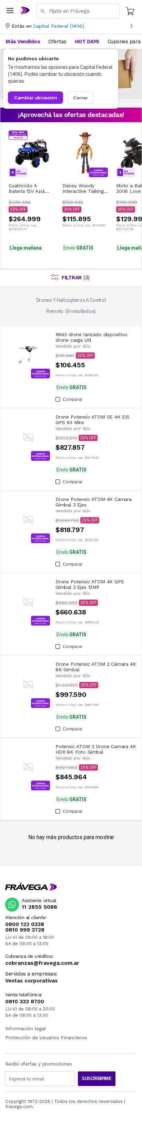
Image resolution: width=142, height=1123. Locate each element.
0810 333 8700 (24, 1001)
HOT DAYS (87, 41)
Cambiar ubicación (35, 97)
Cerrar (80, 97)
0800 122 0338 (24, 924)
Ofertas (57, 41)
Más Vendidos (23, 41)
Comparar (72, 399)
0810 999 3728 (24, 930)
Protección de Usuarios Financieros (46, 1037)
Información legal (25, 1028)
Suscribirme (97, 1078)
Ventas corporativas (31, 980)
